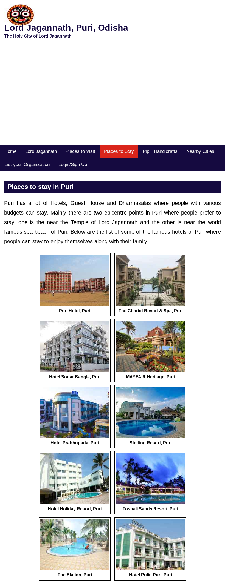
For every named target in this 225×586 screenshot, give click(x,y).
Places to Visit (80, 151)
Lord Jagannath (41, 151)
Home (10, 151)
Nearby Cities (200, 151)
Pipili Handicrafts (160, 151)
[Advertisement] (112, 103)
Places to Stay (119, 151)
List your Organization (27, 164)
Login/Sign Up (72, 164)
